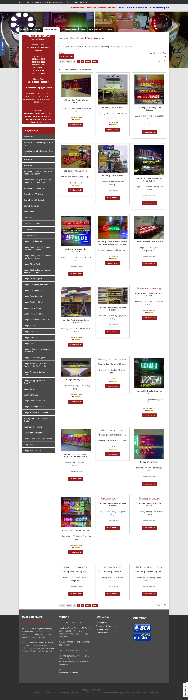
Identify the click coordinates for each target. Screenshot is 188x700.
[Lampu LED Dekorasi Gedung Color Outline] (135, 146)
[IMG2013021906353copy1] (135, 217)
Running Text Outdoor (112, 107)
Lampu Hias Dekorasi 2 (33, 314)
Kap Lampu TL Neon (32, 223)
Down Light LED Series (33, 194)
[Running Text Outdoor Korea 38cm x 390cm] (62, 288)
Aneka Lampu (29, 136)
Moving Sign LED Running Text (76, 530)
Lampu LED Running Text (75, 572)
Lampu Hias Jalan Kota (33, 450)
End (94, 61)
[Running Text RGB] (99, 567)
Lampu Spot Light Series (34, 406)
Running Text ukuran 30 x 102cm (149, 504)
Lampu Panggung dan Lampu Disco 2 (36, 381)
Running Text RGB (112, 572)
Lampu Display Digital (33, 278)
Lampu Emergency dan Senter (36, 284)
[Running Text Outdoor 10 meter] (99, 359)
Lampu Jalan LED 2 (31, 337)
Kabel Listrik (29, 212)
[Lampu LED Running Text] (62, 567)
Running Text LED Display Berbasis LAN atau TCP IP (75, 455)
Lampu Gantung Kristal (33, 302)
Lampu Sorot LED (31, 395)
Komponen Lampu (31, 229)
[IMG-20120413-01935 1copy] (135, 567)
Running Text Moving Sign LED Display (112, 308)
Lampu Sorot (29, 389)
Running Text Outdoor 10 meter (112, 364)
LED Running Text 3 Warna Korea (76, 101)
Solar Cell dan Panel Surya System (38, 438)
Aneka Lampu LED (31, 159)
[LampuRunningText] (62, 359)
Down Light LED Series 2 (34, 200)
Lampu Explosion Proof (33, 296)
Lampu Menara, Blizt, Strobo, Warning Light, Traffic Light (36, 364)
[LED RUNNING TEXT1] (99, 146)
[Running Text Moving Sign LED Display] (99, 288)
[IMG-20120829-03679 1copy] (62, 75)
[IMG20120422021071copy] (99, 498)
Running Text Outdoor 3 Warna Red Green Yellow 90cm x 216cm (112, 243)
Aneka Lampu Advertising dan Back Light (38, 143)
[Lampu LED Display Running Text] (135, 359)
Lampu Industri (30, 325)
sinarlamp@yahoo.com (41, 87)
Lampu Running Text (75, 379)
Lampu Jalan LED (31, 331)
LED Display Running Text (75, 171)
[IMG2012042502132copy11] (62, 146)
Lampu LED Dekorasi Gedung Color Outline (149, 179)
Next (88, 61)
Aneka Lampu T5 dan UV (34, 188)
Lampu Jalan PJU (30, 343)
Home (72, 38)
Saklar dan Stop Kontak (33, 427)
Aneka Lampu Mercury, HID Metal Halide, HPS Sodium (38, 172)
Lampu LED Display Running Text (149, 392)
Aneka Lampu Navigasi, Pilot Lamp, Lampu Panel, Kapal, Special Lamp (38, 180)
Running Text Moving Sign (149, 572)
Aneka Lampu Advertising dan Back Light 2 (38, 152)
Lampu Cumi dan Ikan (33, 241)
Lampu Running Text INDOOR (149, 242)
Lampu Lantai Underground (35, 357)
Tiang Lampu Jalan (31, 444)
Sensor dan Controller (33, 433)
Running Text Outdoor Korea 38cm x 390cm (76, 321)
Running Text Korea (149, 462)
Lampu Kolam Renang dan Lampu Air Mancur (38, 350)
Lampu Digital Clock (32, 264)
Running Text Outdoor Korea (112, 435)
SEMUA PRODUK (84, 38)
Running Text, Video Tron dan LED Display (38, 419)
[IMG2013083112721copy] (99, 217)
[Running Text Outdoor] (99, 75)
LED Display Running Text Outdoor (149, 108)
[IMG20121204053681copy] (135, 288)
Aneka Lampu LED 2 (32, 165)
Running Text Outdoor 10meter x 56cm (149, 294)
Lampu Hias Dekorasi (32, 308)
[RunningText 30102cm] (135, 498)
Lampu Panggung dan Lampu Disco (36, 373)
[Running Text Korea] (135, 430)
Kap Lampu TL (30, 217)
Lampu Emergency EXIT (33, 290)
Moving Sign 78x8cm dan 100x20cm (75, 250)
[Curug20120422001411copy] (62, 430)
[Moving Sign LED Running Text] (62, 498)
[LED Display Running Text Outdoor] (135, 75)
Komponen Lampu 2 (32, 235)
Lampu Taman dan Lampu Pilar (37, 412)
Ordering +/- (64, 56)
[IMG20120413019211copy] (99, 430)
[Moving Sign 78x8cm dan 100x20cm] (62, 217)
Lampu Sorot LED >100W (34, 400)
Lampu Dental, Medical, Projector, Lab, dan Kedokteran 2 (38, 256)
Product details (62, 79)
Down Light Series (31, 206)
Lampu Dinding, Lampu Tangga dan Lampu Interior (37, 271)
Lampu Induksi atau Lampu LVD (37, 319)
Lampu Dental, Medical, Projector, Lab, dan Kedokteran (38, 248)
